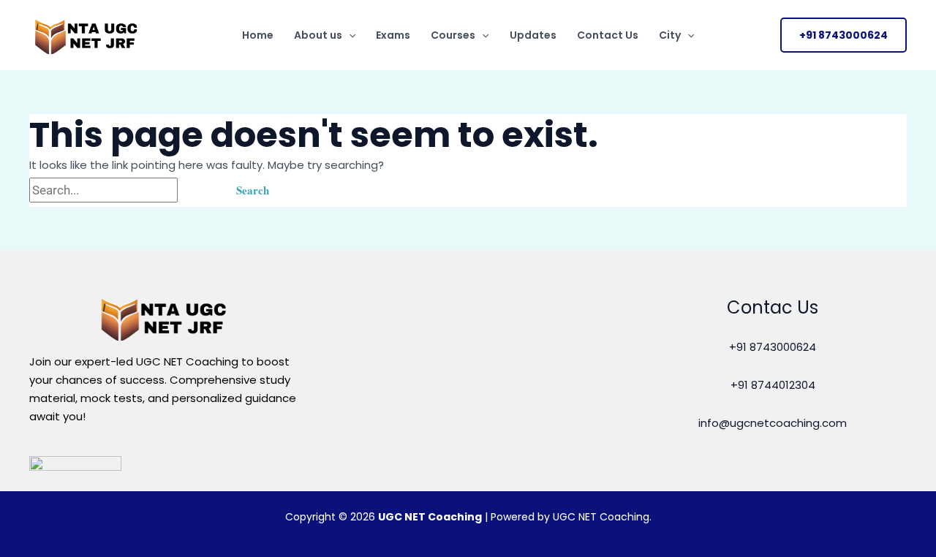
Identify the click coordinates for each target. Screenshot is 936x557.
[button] (348, 35)
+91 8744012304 (773, 385)
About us (318, 35)
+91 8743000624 (772, 347)
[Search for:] (124, 190)
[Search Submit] (198, 190)
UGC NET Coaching (430, 516)
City (670, 35)
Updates (533, 35)
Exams (393, 35)
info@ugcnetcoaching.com (772, 423)
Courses (453, 35)
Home (257, 35)
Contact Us (607, 35)
